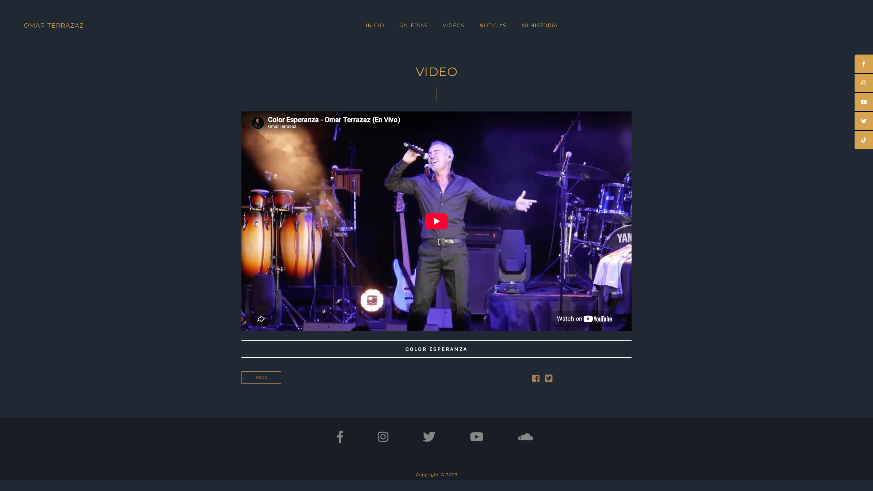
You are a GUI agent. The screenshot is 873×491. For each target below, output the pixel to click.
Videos (453, 26)
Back (261, 377)
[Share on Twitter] (548, 379)
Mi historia (539, 26)
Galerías (413, 26)
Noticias (492, 26)
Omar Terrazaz (54, 25)
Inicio (375, 26)
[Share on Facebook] (535, 379)
